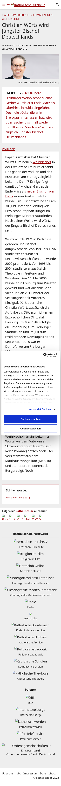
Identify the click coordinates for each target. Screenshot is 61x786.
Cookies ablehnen (30, 428)
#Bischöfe (11, 497)
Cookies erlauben (31, 419)
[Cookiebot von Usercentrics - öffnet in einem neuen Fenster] (43, 355)
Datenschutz (48, 773)
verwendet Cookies (40, 409)
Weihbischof (42, 162)
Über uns (7, 773)
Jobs (18, 773)
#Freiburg (24, 497)
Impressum (30, 773)
